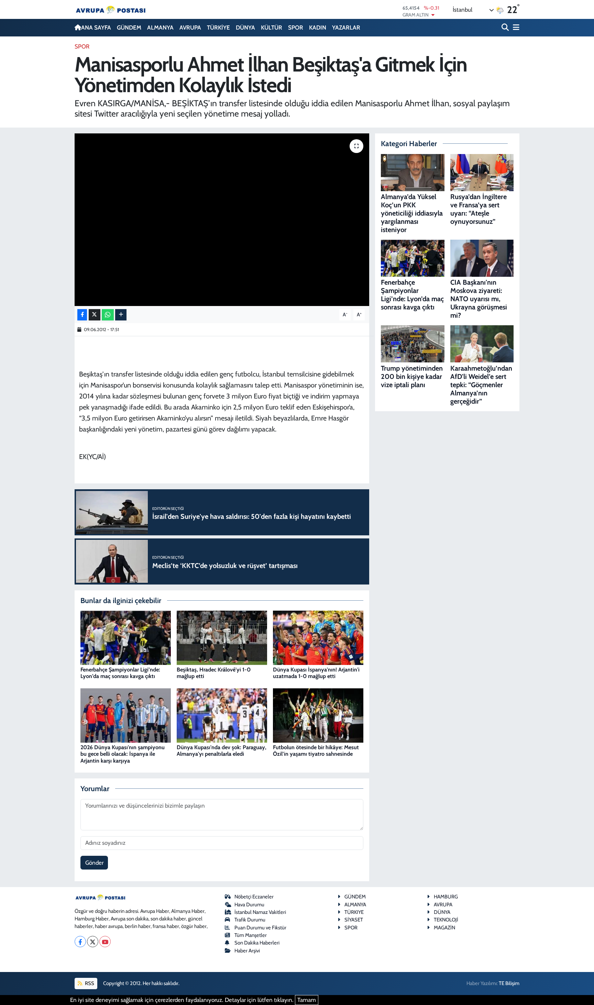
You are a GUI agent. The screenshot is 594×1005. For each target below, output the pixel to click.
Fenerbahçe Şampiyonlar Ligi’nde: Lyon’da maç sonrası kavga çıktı (120, 672)
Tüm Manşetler (250, 935)
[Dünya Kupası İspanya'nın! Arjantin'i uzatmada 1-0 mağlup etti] (318, 637)
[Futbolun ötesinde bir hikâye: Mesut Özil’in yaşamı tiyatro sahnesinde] (318, 714)
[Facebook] (80, 941)
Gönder (94, 862)
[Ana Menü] (515, 27)
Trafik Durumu (249, 920)
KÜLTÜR (271, 27)
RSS (89, 983)
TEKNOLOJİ (446, 920)
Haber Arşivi (247, 951)
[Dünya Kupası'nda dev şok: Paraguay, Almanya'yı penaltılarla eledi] (222, 714)
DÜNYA (245, 27)
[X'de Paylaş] (94, 314)
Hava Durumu (249, 905)
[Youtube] (105, 941)
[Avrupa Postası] (111, 9)
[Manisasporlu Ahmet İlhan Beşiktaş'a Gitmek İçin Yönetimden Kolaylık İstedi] (222, 219)
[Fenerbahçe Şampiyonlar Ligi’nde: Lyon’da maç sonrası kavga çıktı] (125, 637)
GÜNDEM (129, 27)
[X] (92, 941)
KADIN (317, 27)
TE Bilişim (509, 983)
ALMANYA (160, 27)
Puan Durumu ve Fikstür (260, 928)
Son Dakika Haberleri (256, 943)
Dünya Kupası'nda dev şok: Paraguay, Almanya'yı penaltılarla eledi (221, 750)
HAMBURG (446, 897)
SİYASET (353, 920)
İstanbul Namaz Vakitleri (260, 912)
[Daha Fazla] (120, 314)
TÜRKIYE (354, 912)
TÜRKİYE (218, 27)
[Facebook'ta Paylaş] (82, 314)
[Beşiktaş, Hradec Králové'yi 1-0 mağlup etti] (222, 637)
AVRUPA (190, 27)
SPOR (295, 27)
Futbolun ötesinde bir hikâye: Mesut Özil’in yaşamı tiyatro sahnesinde (316, 750)
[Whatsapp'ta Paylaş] (108, 314)
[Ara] (506, 27)
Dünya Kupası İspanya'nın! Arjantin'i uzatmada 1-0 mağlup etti (316, 672)
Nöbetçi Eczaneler (254, 897)
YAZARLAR (346, 27)
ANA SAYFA (96, 27)
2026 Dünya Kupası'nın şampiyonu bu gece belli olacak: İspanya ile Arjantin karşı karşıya (122, 754)
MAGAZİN (444, 928)
